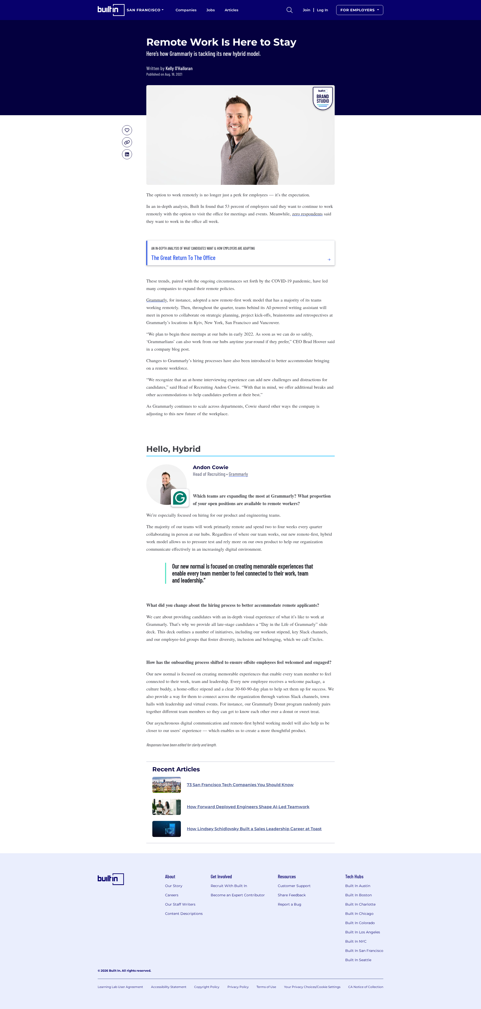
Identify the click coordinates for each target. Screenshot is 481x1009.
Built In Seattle (358, 960)
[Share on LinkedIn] (127, 154)
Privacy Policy (238, 987)
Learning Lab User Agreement (120, 987)
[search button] (289, 10)
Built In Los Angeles (362, 932)
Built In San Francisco (364, 950)
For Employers (358, 10)
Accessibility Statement (168, 987)
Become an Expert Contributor (238, 895)
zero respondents (307, 214)
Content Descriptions (184, 913)
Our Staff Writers (180, 904)
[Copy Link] (127, 142)
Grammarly (156, 300)
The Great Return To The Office (183, 257)
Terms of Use (266, 987)
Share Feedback (292, 895)
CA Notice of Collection (365, 987)
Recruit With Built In (229, 886)
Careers (171, 895)
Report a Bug (289, 904)
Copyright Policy (206, 987)
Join (306, 10)
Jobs (210, 10)
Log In (322, 10)
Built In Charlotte (360, 904)
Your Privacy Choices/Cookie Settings (312, 987)
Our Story (173, 886)
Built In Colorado (360, 923)
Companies (186, 10)
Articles (231, 10)
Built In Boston (358, 895)
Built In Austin (357, 886)
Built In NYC (356, 941)
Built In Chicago (359, 913)
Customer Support (294, 886)
